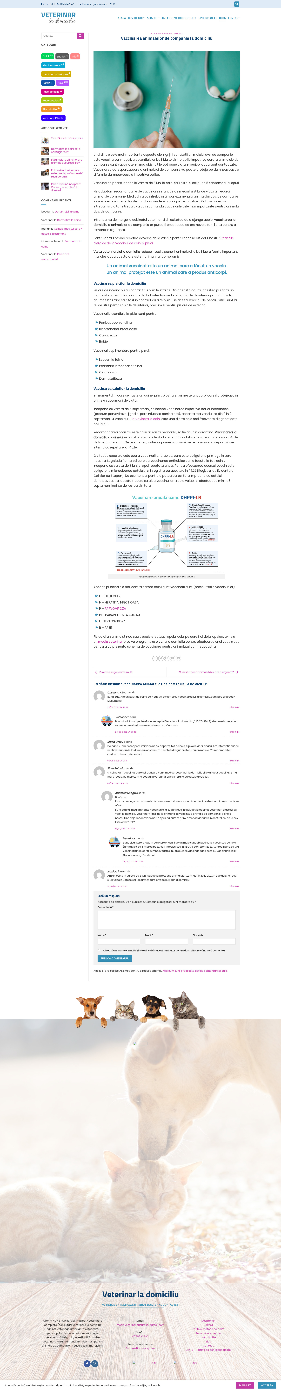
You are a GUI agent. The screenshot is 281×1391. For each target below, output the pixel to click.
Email (149, 935)
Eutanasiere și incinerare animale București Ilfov (66, 161)
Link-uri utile (208, 18)
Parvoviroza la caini (146, 419)
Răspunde (235, 707)
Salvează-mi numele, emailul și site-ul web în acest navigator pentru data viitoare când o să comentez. (164, 950)
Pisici (62, 83)
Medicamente (53, 65)
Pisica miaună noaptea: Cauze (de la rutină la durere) (66, 187)
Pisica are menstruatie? (55, 256)
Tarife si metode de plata (179, 18)
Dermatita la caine (69, 220)
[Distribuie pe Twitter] (161, 658)
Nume (102, 935)
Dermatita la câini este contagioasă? (65, 150)
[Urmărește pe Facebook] (111, 4)
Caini (48, 56)
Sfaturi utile (51, 109)
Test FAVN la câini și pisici (67, 138)
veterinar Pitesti (53, 118)
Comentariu (106, 907)
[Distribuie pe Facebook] (155, 658)
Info (75, 56)
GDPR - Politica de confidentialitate (208, 1350)
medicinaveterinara (56, 74)
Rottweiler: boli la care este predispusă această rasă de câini (67, 173)
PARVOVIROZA (115, 608)
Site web (198, 935)
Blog (222, 18)
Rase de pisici (52, 100)
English (62, 56)
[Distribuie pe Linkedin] (178, 658)
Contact (234, 18)
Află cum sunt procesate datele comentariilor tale (194, 971)
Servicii (152, 18)
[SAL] (153, 1365)
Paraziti (48, 83)
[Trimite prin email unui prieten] (166, 658)
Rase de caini (52, 91)
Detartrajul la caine (67, 211)
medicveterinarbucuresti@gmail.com (140, 1325)
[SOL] (194, 1365)
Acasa (122, 18)
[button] (236, 4)
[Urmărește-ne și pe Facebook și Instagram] (115, 4)
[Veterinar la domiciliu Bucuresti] (58, 17)
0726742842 (140, 1336)
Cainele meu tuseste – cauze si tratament (61, 231)
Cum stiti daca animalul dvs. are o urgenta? (206, 672)
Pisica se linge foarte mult (115, 672)
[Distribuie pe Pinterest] (172, 658)
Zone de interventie (208, 1333)
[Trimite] (80, 36)
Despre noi (135, 18)
